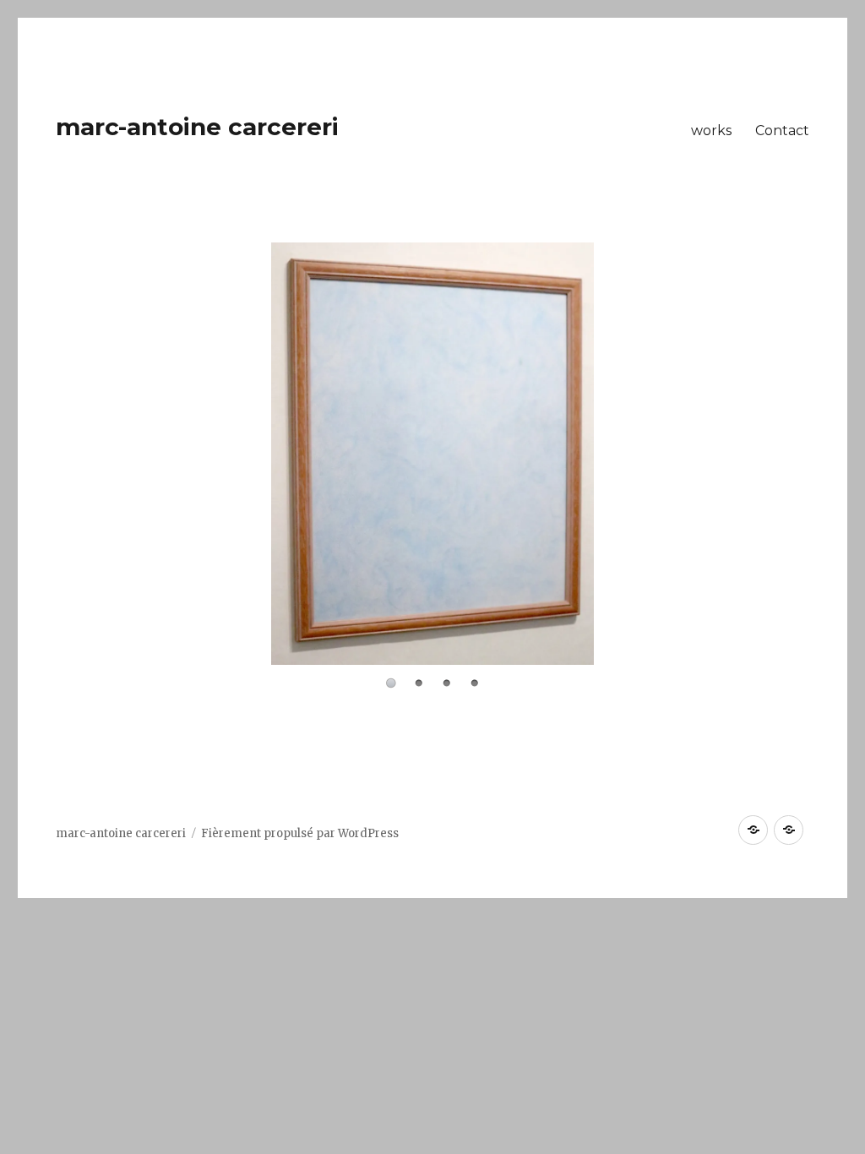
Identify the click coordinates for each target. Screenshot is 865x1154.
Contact (782, 130)
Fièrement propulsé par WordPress (300, 833)
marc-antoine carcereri (197, 126)
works (711, 130)
